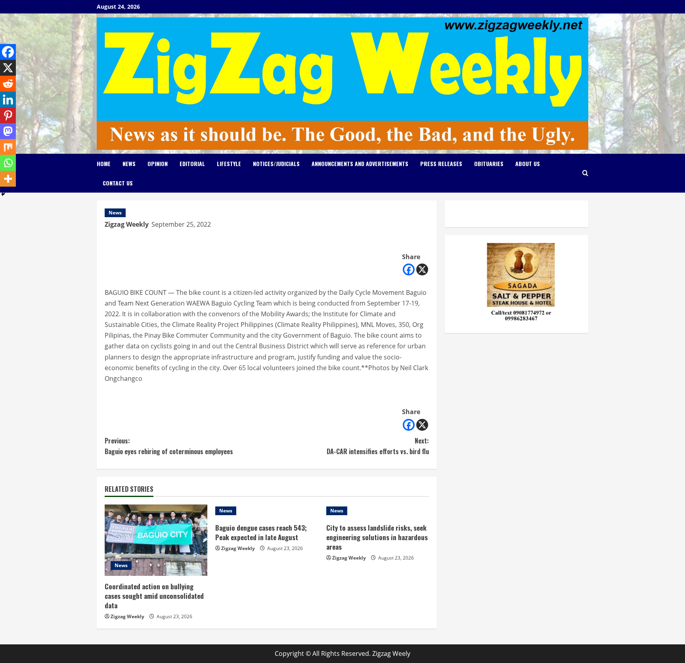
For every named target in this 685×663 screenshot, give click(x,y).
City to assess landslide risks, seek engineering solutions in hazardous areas (377, 537)
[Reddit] (8, 84)
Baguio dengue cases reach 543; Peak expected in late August (261, 532)
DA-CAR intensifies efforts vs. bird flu (378, 446)
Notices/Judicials (276, 163)
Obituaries (488, 163)
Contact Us (118, 183)
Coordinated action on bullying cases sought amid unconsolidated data (154, 595)
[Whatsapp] (8, 163)
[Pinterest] (8, 115)
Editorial (192, 163)
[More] (8, 179)
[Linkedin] (8, 99)
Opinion (157, 163)
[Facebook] (409, 269)
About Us (527, 163)
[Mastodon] (8, 131)
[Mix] (8, 147)
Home (104, 163)
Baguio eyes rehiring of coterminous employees (169, 446)
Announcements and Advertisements (360, 163)
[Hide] (3, 194)
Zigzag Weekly (127, 224)
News (129, 163)
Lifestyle (229, 163)
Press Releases (441, 163)
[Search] (585, 173)
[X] (422, 269)
